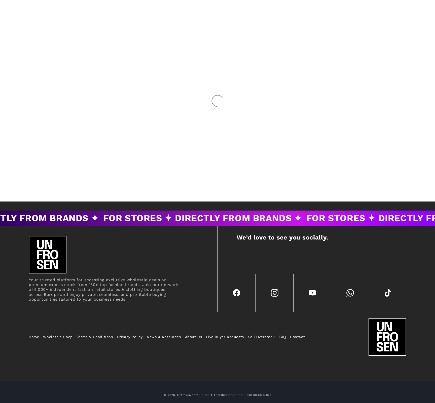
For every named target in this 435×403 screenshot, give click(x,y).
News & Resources (164, 337)
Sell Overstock (261, 337)
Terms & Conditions (95, 337)
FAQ (282, 337)
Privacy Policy (130, 337)
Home (34, 337)
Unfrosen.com (187, 395)
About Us (193, 337)
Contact (297, 337)
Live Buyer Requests (225, 337)
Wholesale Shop (57, 337)
